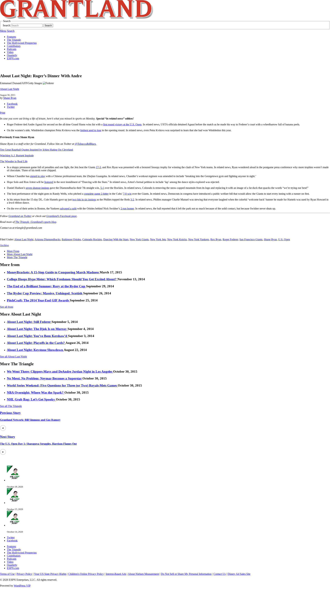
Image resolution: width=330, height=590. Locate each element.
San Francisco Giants (250, 239)
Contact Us (219, 573)
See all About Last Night (13, 356)
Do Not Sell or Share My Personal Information (186, 573)
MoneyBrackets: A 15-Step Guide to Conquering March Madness (53, 272)
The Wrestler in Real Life (14, 161)
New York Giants (139, 239)
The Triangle (14, 39)
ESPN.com (13, 58)
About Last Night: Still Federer (29, 322)
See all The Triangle (11, 406)
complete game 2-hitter (96, 193)
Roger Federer (230, 239)
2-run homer (127, 208)
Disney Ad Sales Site (239, 573)
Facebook (12, 103)
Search (6, 25)
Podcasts (11, 49)
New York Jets (158, 239)
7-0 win (127, 193)
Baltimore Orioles (71, 239)
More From (13, 251)
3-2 (132, 199)
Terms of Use (7, 573)
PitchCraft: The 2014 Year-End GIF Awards (38, 300)
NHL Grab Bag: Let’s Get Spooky (31, 399)
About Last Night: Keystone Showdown (35, 350)
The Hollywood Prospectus (22, 42)
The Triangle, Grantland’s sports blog (35, 221)
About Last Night (9, 89)
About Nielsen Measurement (143, 573)
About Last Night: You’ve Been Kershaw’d (37, 336)
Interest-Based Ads (116, 573)
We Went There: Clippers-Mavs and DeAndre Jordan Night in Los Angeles (60, 371)
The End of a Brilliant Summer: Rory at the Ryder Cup (46, 286)
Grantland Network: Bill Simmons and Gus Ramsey (30, 419)
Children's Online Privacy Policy (86, 573)
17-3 (98, 167)
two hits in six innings (84, 199)
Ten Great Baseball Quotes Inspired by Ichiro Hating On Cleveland (36, 149)
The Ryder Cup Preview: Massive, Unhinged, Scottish (45, 293)
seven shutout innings (37, 187)
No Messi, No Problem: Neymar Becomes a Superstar (44, 378)
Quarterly (12, 55)
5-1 (102, 187)
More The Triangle (17, 257)
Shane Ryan (9, 97)
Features (11, 36)
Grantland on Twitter (19, 216)
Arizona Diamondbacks (47, 239)
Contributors (13, 46)
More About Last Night (19, 254)
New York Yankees (198, 239)
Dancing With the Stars (115, 239)
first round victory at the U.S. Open (122, 124)
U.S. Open (284, 239)
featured (48, 182)
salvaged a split (68, 208)
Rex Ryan (215, 239)
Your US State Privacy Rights (50, 573)
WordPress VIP (22, 585)
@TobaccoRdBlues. (85, 143)
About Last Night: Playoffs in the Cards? (36, 343)
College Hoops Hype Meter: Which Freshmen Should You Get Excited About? (62, 279)
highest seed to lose (90, 130)
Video (10, 52)
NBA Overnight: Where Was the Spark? (35, 392)
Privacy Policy (24, 573)
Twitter (11, 106)
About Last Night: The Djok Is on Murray (37, 329)
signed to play (37, 176)
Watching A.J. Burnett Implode (17, 155)
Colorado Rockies (92, 239)
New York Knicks (177, 239)
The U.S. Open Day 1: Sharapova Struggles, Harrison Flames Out (38, 443)
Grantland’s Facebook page (61, 216)
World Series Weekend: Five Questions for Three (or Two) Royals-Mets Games (62, 385)
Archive (4, 245)
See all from (6, 306)
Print (2, 112)
